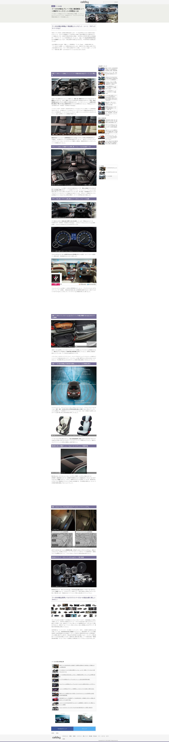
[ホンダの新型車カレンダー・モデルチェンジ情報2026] (101, 90)
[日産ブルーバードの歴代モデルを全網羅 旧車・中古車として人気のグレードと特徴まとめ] (101, 130)
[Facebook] (62, 728)
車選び (53, 6)
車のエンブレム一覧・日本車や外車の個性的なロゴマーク (111, 74)
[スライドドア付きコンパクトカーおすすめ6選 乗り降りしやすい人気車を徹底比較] (101, 124)
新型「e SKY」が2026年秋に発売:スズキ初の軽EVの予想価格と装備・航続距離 (111, 69)
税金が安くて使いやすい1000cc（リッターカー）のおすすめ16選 (111, 103)
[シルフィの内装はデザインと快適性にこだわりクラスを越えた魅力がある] (55, 688)
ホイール (103, 736)
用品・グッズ (85, 736)
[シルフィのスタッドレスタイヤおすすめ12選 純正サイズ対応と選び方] (55, 707)
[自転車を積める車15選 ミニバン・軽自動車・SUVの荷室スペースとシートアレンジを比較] (101, 111)
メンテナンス (79, 736)
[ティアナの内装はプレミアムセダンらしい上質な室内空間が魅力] (55, 679)
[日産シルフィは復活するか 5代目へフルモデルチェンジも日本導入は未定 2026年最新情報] (55, 693)
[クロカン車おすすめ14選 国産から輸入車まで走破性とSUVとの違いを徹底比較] (101, 141)
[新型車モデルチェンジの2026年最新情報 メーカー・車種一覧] (101, 106)
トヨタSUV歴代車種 (60, 722)
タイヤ (107, 736)
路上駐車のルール (82, 722)
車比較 (74, 736)
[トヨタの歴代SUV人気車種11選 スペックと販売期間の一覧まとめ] (62, 715)
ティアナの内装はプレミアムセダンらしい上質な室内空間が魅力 (74, 679)
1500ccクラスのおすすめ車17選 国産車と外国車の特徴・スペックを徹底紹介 (111, 78)
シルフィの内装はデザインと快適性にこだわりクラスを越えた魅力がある (76, 688)
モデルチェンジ (65, 736)
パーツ (99, 736)
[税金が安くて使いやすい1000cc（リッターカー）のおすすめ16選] (101, 102)
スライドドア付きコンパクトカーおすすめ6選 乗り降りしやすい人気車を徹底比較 (111, 126)
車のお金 (95, 736)
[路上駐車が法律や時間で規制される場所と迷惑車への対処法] (85, 715)
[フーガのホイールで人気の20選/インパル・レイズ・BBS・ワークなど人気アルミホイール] (55, 669)
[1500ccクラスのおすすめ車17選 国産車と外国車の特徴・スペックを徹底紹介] (101, 77)
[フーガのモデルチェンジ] (102, 167)
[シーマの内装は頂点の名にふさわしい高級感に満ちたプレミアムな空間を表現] (55, 674)
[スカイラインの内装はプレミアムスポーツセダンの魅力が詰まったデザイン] (55, 683)
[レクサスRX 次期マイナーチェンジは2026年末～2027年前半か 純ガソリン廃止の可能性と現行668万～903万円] (101, 95)
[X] (84, 728)
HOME (64, 738)
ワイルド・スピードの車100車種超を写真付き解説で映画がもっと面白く (111, 83)
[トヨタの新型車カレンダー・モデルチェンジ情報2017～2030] (101, 86)
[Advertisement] (74, 61)
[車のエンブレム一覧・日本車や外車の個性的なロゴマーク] (101, 72)
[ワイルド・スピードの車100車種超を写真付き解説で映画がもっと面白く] (101, 81)
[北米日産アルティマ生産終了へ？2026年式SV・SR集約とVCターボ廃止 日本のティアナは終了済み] (55, 697)
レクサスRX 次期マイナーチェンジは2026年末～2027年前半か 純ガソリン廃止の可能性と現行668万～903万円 (111, 98)
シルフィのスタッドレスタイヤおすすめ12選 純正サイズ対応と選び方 (75, 707)
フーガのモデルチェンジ (111, 167)
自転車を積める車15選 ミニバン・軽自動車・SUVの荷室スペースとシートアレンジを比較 (111, 113)
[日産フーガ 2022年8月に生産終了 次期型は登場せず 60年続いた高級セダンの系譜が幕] (55, 665)
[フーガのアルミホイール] (102, 171)
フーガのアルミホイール (111, 171)
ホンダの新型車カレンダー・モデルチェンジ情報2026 (110, 92)
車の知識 (90, 736)
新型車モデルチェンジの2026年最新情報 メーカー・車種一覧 (110, 108)
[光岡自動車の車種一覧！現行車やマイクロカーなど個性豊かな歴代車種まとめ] (101, 120)
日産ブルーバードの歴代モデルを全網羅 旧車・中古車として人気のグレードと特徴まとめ (111, 132)
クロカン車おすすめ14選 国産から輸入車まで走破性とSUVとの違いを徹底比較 (111, 142)
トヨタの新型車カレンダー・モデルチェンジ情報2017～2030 (110, 87)
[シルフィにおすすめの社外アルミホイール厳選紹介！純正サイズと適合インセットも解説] (55, 702)
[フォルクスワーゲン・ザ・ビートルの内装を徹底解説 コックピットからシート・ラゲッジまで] (101, 135)
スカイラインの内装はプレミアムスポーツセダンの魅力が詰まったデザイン (77, 684)
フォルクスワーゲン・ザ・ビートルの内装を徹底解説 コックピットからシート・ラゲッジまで (111, 137)
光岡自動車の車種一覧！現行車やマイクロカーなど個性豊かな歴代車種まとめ (111, 121)
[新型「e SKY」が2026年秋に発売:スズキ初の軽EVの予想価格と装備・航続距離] (101, 68)
